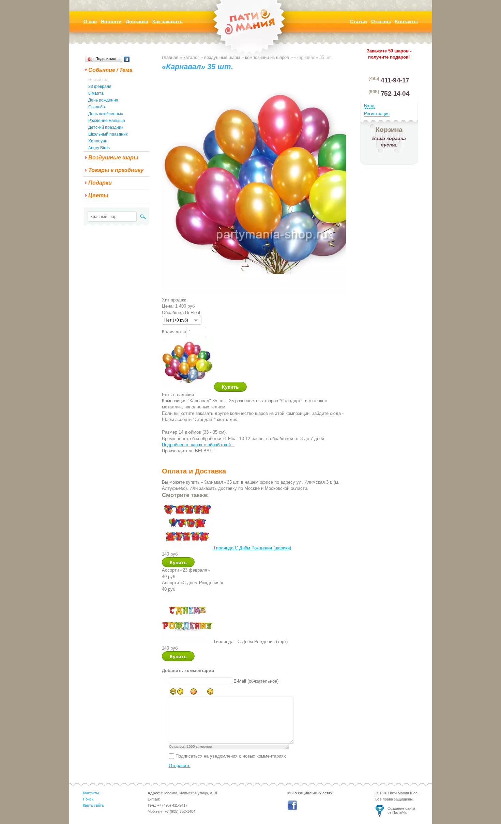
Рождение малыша (106, 120)
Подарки (100, 183)
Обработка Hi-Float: (182, 312)
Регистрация (377, 113)
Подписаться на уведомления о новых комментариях (231, 756)
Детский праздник (105, 127)
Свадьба (96, 107)
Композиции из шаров (267, 57)
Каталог (191, 57)
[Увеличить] (272, 293)
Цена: (168, 306)
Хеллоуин (97, 141)
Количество (174, 331)
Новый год (98, 79)
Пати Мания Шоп (250, 32)
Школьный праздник (107, 134)
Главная (170, 57)
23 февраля (99, 86)
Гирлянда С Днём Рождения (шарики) (252, 547)
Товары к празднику (115, 170)
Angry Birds (99, 147)
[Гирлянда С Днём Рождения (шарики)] (188, 547)
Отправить (180, 765)
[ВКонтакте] (127, 59)
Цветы (98, 195)
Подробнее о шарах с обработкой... (198, 444)
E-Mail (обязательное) (255, 681)
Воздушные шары (113, 157)
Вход (369, 105)
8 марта (96, 93)
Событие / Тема (110, 70)
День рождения (103, 100)
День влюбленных (105, 113)
